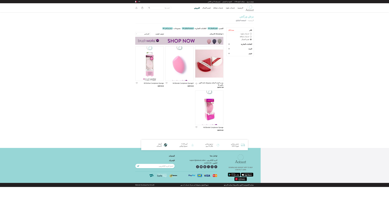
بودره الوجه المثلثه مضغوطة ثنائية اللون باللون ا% (211, 84)
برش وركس (168, 28)
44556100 (207, 163)
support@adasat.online (198, 160)
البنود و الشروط (237, 185)
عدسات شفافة (218, 8)
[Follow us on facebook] (215, 166)
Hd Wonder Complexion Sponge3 (183, 83)
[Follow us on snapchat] (204, 166)
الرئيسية (240, 8)
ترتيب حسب (159, 34)
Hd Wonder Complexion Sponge (213, 127)
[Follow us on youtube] (201, 166)
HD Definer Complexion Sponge (154, 83)
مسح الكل (231, 30)
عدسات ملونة (230, 8)
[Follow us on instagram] (212, 166)
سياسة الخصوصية (248, 185)
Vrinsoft (151, 185)
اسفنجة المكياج (188, 28)
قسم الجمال (206, 8)
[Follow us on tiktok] (197, 166)
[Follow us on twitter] (208, 166)
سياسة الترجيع (228, 185)
